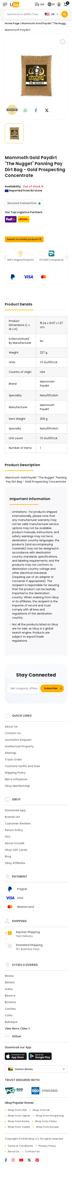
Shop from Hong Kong (50, 1115)
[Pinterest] (39, 1160)
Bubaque (11, 1022)
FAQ (7, 837)
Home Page (12, 23)
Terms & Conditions (20, 1146)
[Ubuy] (14, 4)
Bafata (10, 982)
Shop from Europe (47, 1127)
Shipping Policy (15, 773)
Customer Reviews (18, 823)
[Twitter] (31, 1160)
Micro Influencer (16, 779)
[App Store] (16, 1057)
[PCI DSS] (14, 1090)
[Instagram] (15, 1160)
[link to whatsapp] (25, 111)
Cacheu (10, 1009)
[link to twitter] (47, 111)
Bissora (10, 996)
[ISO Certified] (42, 1090)
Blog (8, 856)
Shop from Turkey (19, 1127)
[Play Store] (40, 1057)
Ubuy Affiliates (15, 863)
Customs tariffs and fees (22, 766)
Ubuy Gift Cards (16, 850)
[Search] (64, 14)
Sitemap (10, 753)
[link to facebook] (36, 111)
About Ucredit (14, 843)
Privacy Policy (47, 1146)
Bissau (9, 976)
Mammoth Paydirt (18, 30)
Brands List (12, 817)
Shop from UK (41, 1110)
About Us (11, 727)
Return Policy (14, 830)
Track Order (13, 759)
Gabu (9, 989)
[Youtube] (23, 1160)
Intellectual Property (19, 746)
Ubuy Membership (17, 786)
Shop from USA (17, 1110)
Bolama (10, 1002)
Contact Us (13, 733)
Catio (8, 1015)
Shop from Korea (18, 1121)
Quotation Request (18, 740)
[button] (40, 4)
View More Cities (16, 1028)
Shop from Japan (19, 1115)
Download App (15, 810)
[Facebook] (8, 1160)
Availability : (13, 186)
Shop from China (45, 1121)
